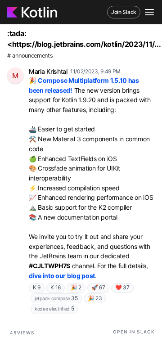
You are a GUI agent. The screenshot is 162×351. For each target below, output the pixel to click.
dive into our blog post (62, 275)
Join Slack (123, 12)
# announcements (30, 55)
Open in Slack (134, 331)
